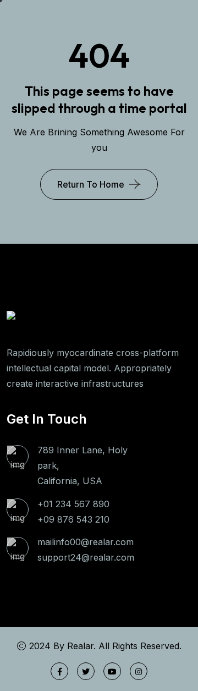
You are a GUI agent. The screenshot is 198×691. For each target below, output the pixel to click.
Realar (80, 645)
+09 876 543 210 (73, 519)
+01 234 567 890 (73, 503)
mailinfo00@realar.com (85, 541)
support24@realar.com (85, 557)
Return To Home (90, 184)
